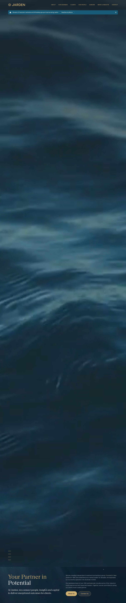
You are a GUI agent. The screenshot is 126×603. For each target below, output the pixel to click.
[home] (16, 4)
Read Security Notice (67, 12)
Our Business (63, 4)
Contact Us (84, 593)
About (53, 4)
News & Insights (103, 4)
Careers (92, 4)
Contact (115, 4)
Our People (82, 4)
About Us (71, 593)
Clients (73, 4)
